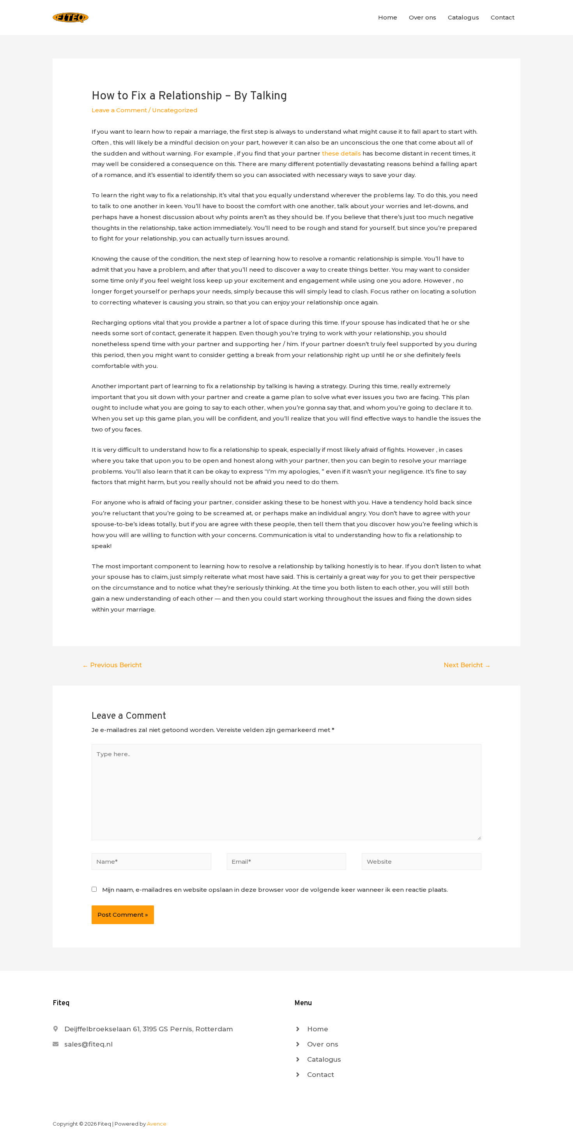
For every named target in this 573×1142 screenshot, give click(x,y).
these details (341, 153)
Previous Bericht (112, 665)
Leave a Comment (119, 110)
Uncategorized (175, 110)
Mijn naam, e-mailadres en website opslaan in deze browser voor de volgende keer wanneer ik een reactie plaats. (275, 889)
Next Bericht (467, 665)
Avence (156, 1124)
